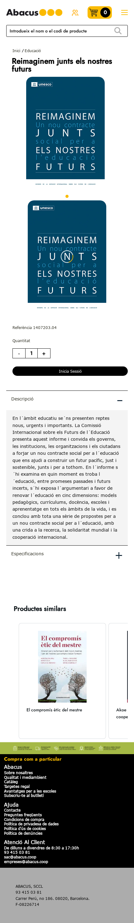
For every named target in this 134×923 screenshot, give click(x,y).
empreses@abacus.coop (26, 861)
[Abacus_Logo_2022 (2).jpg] (34, 12)
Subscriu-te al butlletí (24, 795)
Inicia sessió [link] (70, 371)
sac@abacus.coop (20, 857)
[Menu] (124, 12)
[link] (75, 12)
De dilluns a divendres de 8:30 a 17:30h (41, 848)
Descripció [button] (67, 400)
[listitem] (62, 681)
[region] (67, 477)
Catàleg (11, 781)
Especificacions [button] (67, 554)
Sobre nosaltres (18, 772)
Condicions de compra (24, 819)
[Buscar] (118, 31)
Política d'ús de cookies (25, 828)
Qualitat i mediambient (25, 777)
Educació (33, 50)
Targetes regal (17, 786)
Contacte (12, 810)
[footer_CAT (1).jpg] (67, 747)
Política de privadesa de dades (31, 824)
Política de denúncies (23, 833)
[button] (12, 681)
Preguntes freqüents (23, 815)
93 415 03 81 (17, 852)
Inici (16, 50)
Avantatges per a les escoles (30, 791)
